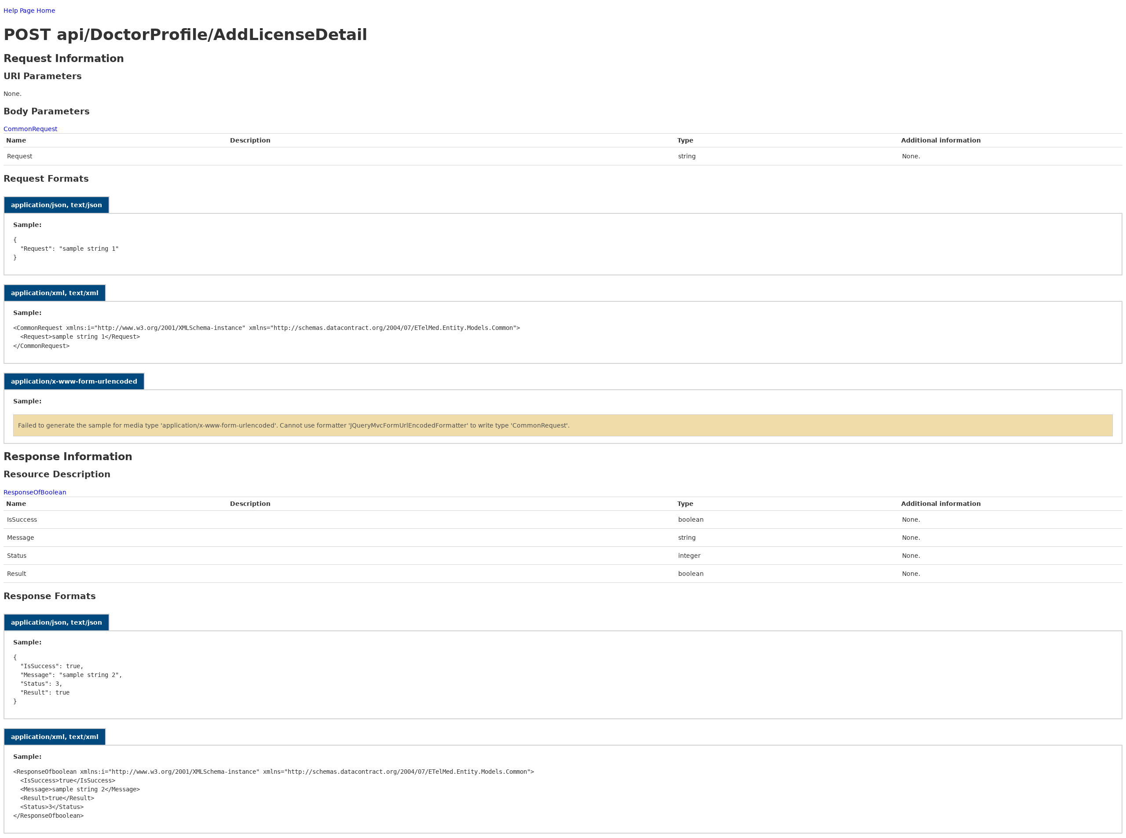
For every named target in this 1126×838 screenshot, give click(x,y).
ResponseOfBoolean (35, 492)
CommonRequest (30, 128)
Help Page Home (29, 10)
